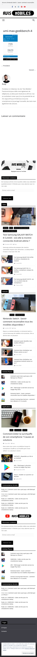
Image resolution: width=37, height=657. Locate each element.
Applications (18, 430)
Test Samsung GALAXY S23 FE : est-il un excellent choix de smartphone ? (24, 281)
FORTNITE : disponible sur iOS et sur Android (23, 457)
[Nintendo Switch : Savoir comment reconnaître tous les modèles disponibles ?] (18, 303)
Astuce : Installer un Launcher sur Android (23, 475)
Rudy (15, 244)
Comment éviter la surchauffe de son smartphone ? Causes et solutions (18, 436)
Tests (11, 228)
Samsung (6, 228)
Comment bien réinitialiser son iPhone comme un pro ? (23, 351)
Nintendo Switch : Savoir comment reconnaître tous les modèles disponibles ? (20, 3)
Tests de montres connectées (22, 228)
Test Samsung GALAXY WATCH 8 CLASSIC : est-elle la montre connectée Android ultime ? (18, 237)
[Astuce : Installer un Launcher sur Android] (7, 477)
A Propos (4, 627)
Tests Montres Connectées (10, 231)
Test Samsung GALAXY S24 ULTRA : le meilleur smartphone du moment (24, 259)
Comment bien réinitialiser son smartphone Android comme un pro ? (23, 361)
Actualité (6, 314)
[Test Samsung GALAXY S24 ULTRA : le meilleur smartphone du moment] (7, 260)
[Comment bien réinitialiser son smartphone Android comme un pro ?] (7, 362)
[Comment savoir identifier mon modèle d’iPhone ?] (7, 343)
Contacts (4, 631)
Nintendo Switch (20, 314)
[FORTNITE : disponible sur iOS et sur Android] (7, 458)
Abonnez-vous (7, 198)
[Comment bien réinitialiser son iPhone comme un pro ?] (7, 352)
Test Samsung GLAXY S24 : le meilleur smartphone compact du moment (23, 270)
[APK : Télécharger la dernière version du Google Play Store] (7, 468)
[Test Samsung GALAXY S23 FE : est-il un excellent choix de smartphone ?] (7, 282)
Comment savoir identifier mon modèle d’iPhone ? (23, 342)
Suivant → (32, 70)
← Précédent (5, 66)
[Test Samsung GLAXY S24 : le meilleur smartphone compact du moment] (7, 271)
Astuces (12, 314)
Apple (11, 430)
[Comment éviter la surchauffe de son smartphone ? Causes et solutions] (18, 418)
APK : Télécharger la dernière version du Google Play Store (22, 466)
